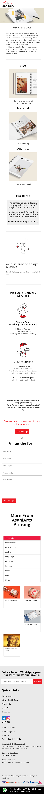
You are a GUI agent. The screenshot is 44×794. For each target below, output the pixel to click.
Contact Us (6, 712)
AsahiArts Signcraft (8, 731)
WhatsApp (22, 431)
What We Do (6, 704)
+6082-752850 (7, 755)
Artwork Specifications (10, 700)
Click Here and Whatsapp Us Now (25, 790)
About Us (5, 708)
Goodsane (5, 778)
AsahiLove (5, 735)
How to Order (7, 696)
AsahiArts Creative (8, 728)
